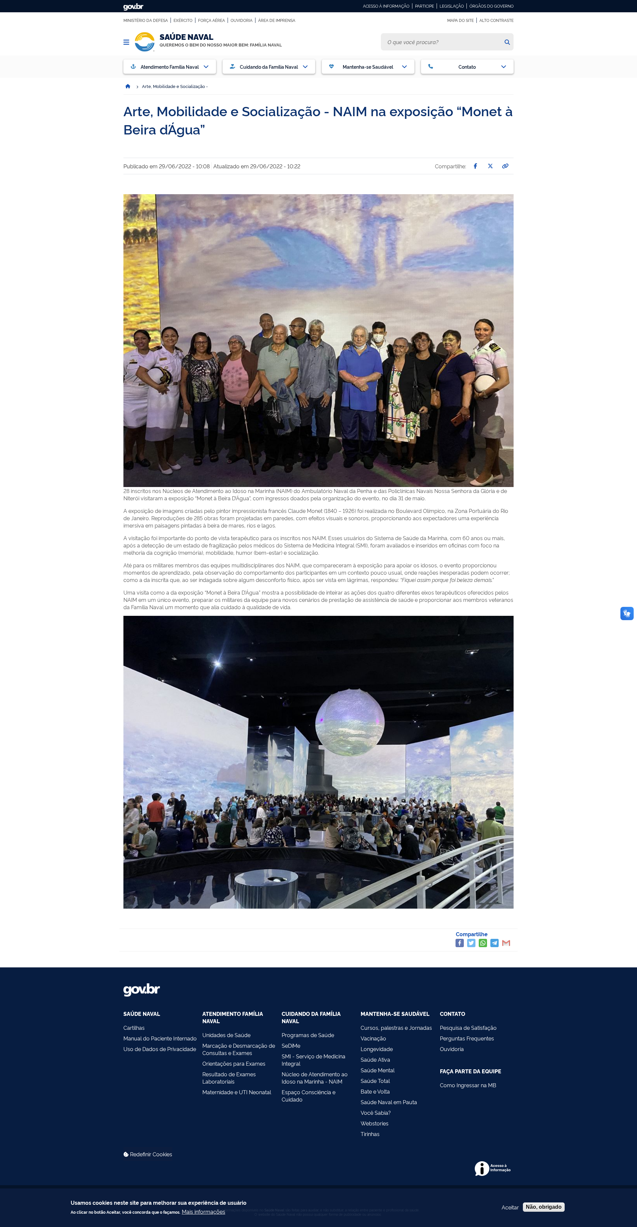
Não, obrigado (544, 1207)
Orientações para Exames (233, 1063)
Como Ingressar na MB (468, 1085)
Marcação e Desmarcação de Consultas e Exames (238, 1049)
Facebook (460, 943)
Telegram (494, 943)
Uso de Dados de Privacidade (159, 1048)
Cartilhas (134, 1027)
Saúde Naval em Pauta (389, 1101)
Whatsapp (483, 943)
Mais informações (203, 1211)
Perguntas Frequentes (467, 1038)
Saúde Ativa (375, 1059)
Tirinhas (370, 1133)
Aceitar (510, 1207)
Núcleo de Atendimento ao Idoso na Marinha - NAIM (315, 1077)
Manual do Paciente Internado (160, 1038)
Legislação (452, 6)
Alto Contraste (496, 20)
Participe (424, 6)
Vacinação (373, 1038)
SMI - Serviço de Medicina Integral (313, 1059)
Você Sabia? (376, 1112)
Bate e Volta (375, 1091)
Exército (183, 20)
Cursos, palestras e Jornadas (396, 1027)
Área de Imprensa (276, 20)
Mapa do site (460, 20)
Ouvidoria (241, 20)
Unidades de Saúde (226, 1034)
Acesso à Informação (386, 6)
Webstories (375, 1123)
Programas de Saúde (308, 1034)
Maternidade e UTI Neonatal (236, 1092)
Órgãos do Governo (491, 6)
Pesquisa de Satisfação (468, 1027)
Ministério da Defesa (145, 20)
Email (506, 943)
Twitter (471, 943)
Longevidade (377, 1048)
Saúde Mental (377, 1070)
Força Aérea (211, 20)
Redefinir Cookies (150, 1154)
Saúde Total (375, 1080)
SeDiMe (291, 1045)
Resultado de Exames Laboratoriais (229, 1077)
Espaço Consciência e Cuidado (308, 1095)
